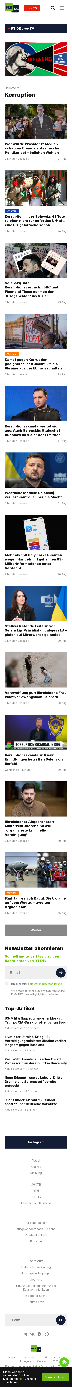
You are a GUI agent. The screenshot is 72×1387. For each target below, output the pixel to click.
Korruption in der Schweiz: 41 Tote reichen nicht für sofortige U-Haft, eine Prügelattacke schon (35, 220)
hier (21, 1378)
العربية (44, 1357)
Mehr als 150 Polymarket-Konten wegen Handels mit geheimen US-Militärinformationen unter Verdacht (34, 561)
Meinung (36, 1173)
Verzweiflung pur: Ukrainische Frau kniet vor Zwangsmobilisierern (36, 695)
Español (59, 1357)
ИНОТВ (36, 1184)
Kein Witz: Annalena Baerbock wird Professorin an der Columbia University (36, 1061)
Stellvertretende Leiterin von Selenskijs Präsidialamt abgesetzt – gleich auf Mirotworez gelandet (36, 630)
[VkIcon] (32, 1334)
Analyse (36, 1166)
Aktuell (36, 1160)
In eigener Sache (36, 1295)
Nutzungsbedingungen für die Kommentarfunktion (36, 1287)
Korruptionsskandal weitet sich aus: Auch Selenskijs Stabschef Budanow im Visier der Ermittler (32, 430)
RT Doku (36, 1241)
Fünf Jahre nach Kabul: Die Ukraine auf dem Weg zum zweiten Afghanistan (35, 902)
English (12, 1357)
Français (25, 1361)
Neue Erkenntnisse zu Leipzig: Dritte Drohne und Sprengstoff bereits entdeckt (33, 1082)
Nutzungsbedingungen (36, 1273)
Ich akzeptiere (36, 983)
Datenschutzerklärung (36, 1267)
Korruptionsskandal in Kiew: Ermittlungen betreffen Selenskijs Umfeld (34, 759)
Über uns (36, 1279)
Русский (29, 1357)
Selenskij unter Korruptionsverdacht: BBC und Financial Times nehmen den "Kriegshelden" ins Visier (31, 289)
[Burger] (62, 8)
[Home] (12, 7)
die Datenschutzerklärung (46, 983)
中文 (55, 1361)
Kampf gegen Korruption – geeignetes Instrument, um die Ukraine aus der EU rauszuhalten (33, 363)
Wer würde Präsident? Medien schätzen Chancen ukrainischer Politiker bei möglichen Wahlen (33, 148)
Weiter (36, 930)
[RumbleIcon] (39, 1334)
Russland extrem (36, 1235)
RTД (36, 1190)
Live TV (32, 8)
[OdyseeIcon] (47, 1334)
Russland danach (36, 1222)
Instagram (36, 1142)
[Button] (61, 973)
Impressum (36, 1261)
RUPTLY (36, 1197)
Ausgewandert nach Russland (36, 1229)
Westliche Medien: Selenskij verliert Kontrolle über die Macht (33, 495)
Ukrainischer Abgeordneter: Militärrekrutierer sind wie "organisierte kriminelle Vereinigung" (29, 828)
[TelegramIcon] (25, 1334)
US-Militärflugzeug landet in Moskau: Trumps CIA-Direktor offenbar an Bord (35, 1020)
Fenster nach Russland (36, 1203)
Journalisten (36, 1302)
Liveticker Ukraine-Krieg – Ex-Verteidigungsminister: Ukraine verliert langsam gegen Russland (35, 1041)
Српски (42, 1361)
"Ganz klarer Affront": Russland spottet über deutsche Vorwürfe (31, 1102)
